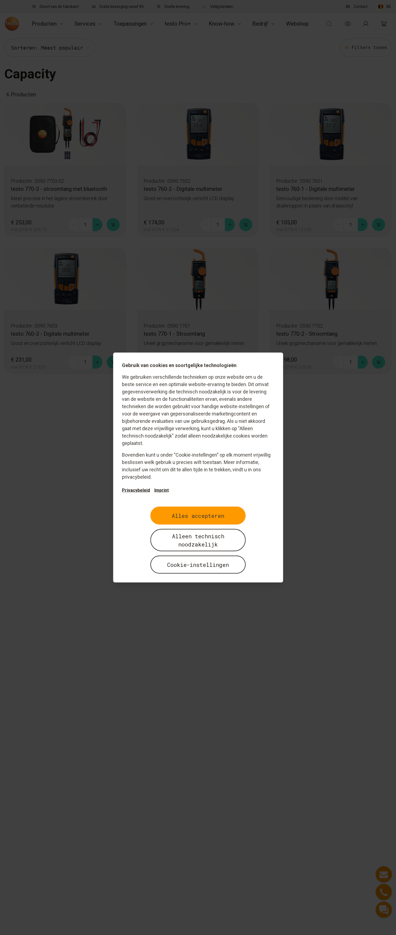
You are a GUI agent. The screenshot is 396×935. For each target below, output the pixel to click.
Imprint (161, 490)
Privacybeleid (136, 490)
